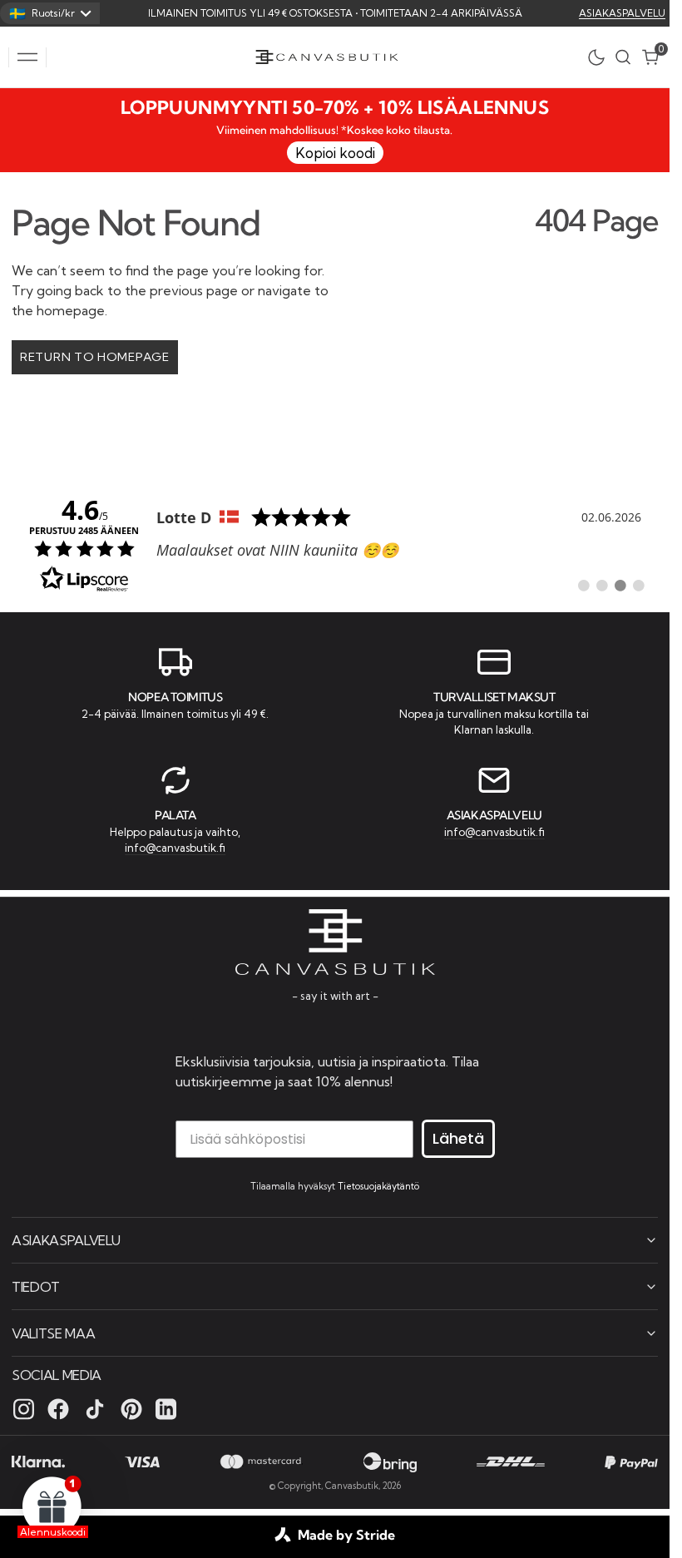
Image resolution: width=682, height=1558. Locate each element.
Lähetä (458, 1138)
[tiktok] (95, 1409)
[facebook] (58, 1409)
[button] (27, 57)
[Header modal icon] (27, 57)
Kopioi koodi (335, 152)
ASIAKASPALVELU (622, 13)
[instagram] (24, 1409)
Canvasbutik (351, 1485)
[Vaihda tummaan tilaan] (600, 57)
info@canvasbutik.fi (175, 847)
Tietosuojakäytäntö (378, 1186)
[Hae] (623, 57)
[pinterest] (131, 1409)
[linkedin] (166, 1409)
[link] (334, 543)
